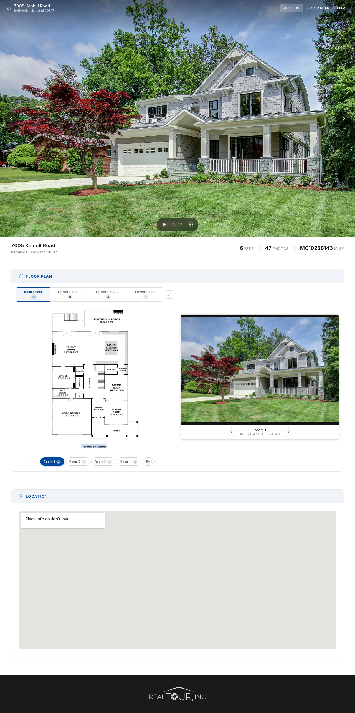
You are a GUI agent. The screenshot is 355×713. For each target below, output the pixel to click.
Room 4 (128, 461)
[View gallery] (190, 224)
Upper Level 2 (108, 294)
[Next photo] (344, 118)
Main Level (33, 294)
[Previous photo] (11, 118)
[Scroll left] (35, 461)
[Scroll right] (155, 461)
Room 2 (77, 461)
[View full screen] (170, 294)
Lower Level (145, 294)
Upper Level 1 (69, 294)
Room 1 (51, 461)
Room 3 (102, 461)
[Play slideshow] (164, 224)
